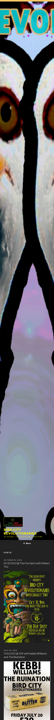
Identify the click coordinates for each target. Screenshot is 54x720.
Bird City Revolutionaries (20, 531)
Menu (28, 543)
